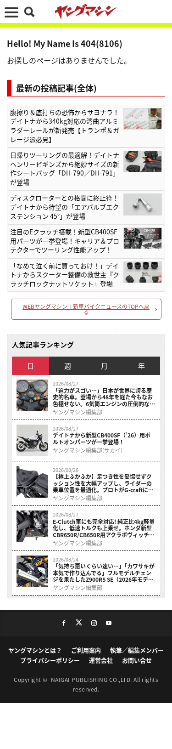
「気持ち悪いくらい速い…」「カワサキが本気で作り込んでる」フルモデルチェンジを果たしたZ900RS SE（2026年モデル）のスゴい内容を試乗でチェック (104, 573)
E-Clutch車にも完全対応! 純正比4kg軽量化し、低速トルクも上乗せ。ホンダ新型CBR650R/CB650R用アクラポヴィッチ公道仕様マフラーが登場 (104, 528)
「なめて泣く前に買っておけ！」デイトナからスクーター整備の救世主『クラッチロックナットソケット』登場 (64, 274)
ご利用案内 (86, 650)
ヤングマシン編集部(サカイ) (87, 450)
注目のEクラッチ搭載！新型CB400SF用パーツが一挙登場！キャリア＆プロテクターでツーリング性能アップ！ (64, 240)
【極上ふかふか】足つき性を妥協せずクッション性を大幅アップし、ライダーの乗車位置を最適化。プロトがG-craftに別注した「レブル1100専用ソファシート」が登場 (103, 483)
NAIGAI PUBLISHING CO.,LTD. (92, 679)
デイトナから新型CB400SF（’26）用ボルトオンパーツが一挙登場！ (101, 438)
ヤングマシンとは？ (35, 650)
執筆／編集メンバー (137, 650)
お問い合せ (137, 660)
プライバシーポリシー (50, 660)
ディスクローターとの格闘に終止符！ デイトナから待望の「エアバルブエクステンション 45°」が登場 (64, 206)
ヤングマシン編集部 (77, 412)
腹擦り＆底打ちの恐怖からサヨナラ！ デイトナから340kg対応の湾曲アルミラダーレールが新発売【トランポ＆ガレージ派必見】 (64, 126)
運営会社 (101, 660)
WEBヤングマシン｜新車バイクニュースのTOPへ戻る (86, 309)
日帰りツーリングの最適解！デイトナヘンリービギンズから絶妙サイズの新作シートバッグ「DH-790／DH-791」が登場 (64, 169)
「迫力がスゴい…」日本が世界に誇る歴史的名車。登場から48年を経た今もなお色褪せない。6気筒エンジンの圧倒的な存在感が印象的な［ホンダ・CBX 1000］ (104, 397)
